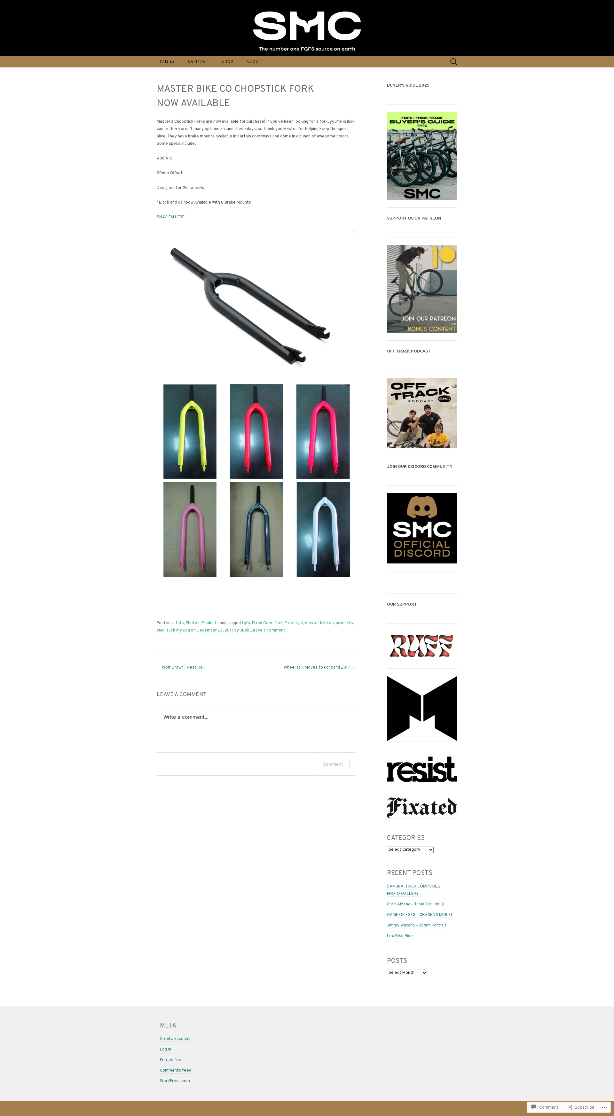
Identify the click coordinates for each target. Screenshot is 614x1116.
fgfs (180, 623)
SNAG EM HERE (171, 217)
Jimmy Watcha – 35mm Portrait (416, 925)
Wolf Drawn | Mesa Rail (180, 667)
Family (167, 61)
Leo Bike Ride (400, 936)
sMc (160, 630)
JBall (244, 630)
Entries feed (172, 1060)
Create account (175, 1039)
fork (278, 623)
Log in (165, 1049)
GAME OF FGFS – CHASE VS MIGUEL (420, 915)
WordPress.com (175, 1081)
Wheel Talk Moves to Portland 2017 (319, 667)
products (344, 623)
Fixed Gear (262, 623)
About (254, 61)
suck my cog (178, 630)
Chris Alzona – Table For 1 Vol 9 (415, 904)
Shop (228, 61)
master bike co (319, 623)
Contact (198, 61)
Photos (193, 623)
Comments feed (175, 1070)
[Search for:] (453, 61)
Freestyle (294, 623)
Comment (333, 764)
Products (210, 623)
